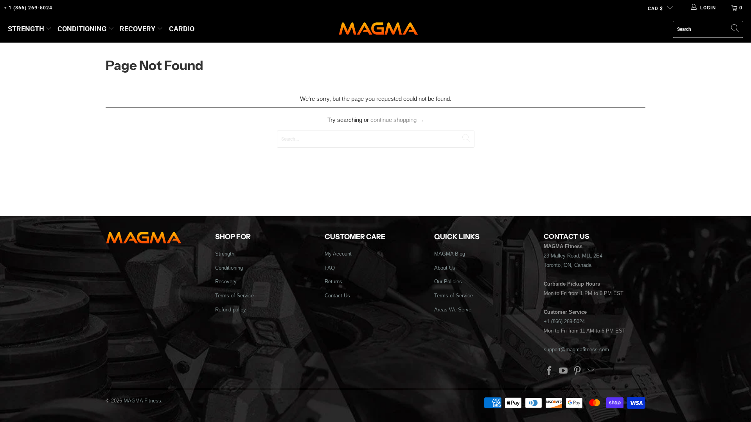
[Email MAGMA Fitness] (591, 371)
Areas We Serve (452, 310)
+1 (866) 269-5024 (564, 321)
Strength (26, 29)
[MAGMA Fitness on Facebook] (549, 371)
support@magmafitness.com (576, 349)
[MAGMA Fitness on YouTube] (564, 371)
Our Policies (448, 281)
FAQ (330, 268)
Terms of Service (234, 296)
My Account (338, 254)
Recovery (137, 29)
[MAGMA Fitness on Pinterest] (577, 371)
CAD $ (655, 8)
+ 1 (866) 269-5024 (28, 8)
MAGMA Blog (449, 254)
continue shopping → (397, 119)
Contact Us (337, 296)
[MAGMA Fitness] (378, 29)
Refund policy (230, 310)
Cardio (181, 29)
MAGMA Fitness (142, 401)
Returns (333, 281)
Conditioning (81, 29)
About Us (444, 268)
